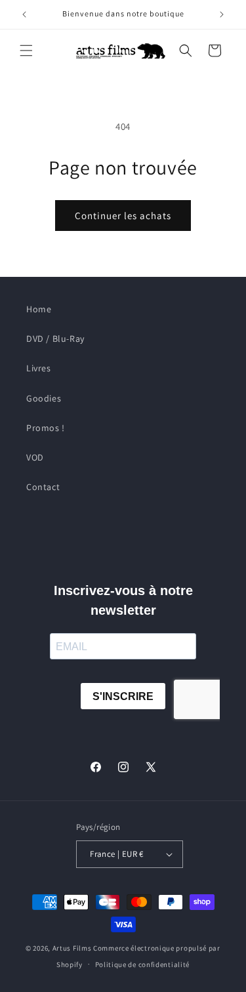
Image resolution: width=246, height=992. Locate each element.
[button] (26, 50)
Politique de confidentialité (142, 964)
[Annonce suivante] (221, 14)
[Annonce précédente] (24, 14)
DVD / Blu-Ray (55, 338)
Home (38, 309)
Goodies (43, 398)
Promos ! (45, 428)
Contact (43, 487)
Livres (38, 368)
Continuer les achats (123, 215)
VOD (35, 457)
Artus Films (72, 948)
